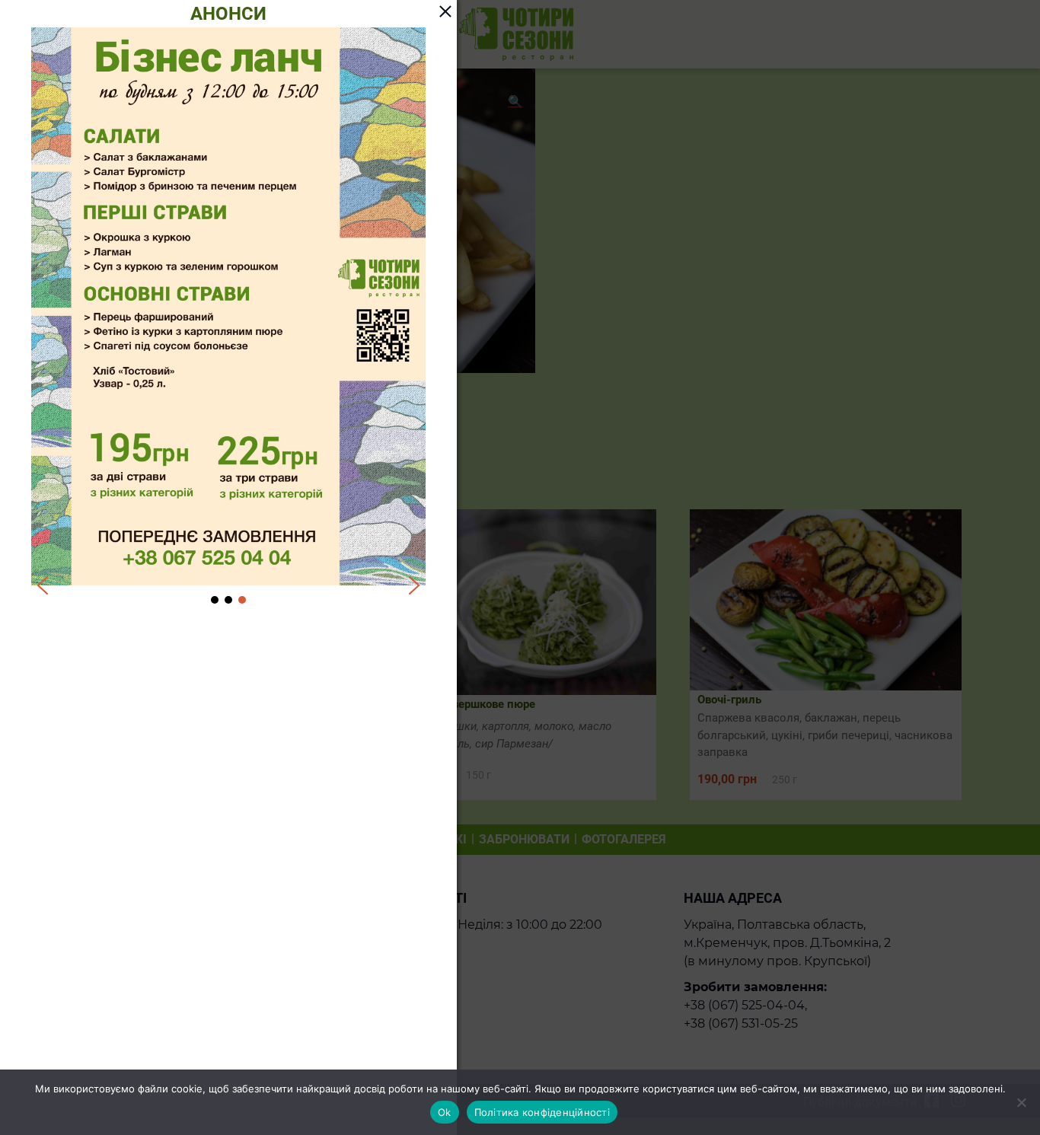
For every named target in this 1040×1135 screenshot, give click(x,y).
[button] (42, 585)
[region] (228, 317)
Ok (444, 1112)
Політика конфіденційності (542, 1112)
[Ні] (1021, 1102)
